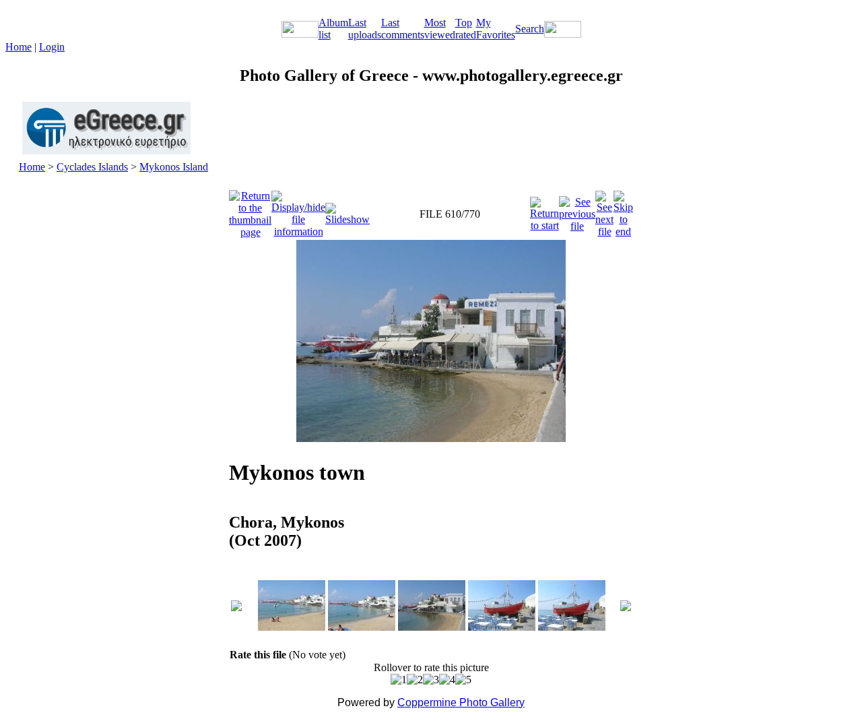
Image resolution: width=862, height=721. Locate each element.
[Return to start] (544, 210)
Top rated (465, 28)
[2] (415, 680)
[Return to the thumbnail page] (250, 210)
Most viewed (439, 28)
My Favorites (495, 28)
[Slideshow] (347, 210)
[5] (463, 680)
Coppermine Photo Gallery (461, 702)
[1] (399, 680)
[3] (431, 680)
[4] (447, 680)
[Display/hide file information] (298, 210)
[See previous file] (577, 210)
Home (18, 47)
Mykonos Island (173, 167)
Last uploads (364, 28)
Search (529, 28)
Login (52, 47)
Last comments (402, 28)
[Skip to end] (623, 210)
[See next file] (604, 210)
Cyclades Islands (92, 167)
